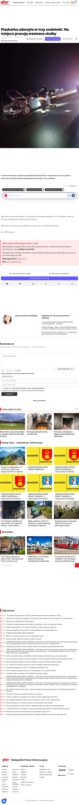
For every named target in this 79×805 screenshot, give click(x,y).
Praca (64, 3)
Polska (23, 780)
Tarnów (14, 786)
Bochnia (4, 772)
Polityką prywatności (38, 388)
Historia (30, 3)
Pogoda (23, 769)
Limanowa (5, 786)
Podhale (15, 777)
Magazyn (23, 772)
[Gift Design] (71, 775)
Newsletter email (45, 769)
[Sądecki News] (71, 770)
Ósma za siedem (26, 785)
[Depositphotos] (62, 775)
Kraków (4, 769)
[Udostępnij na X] (46, 284)
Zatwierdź (9, 394)
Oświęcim (15, 774)
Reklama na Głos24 (46, 772)
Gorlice (4, 784)
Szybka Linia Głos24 (52, 3)
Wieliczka (15, 792)
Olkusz (14, 772)
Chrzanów (5, 777)
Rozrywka (39, 3)
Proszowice (15, 780)
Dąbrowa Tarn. (5, 780)
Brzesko (4, 774)
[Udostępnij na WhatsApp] (33, 284)
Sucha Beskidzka (15, 783)
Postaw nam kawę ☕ (52, 39)
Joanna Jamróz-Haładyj (10, 41)
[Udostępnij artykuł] (76, 39)
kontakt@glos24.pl (14, 262)
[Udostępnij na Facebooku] (7, 284)
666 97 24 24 (22, 259)
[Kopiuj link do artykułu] (59, 284)
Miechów (5, 789)
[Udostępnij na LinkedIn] (20, 284)
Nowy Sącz (15, 769)
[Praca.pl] (62, 770)
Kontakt (42, 777)
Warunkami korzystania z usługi (21, 388)
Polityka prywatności (46, 774)
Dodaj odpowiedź (64, 369)
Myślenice (5, 792)
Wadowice (15, 789)
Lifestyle (23, 774)
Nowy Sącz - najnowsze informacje (22, 442)
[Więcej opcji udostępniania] (72, 284)
